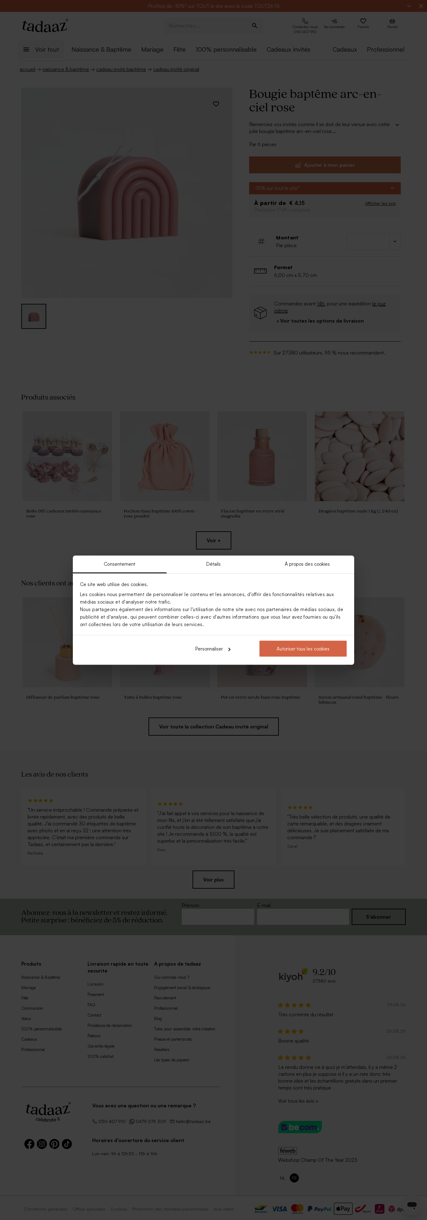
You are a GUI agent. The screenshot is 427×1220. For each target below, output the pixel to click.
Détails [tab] (213, 564)
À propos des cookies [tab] (307, 564)
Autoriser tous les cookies (303, 649)
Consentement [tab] (119, 564)
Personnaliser (209, 649)
